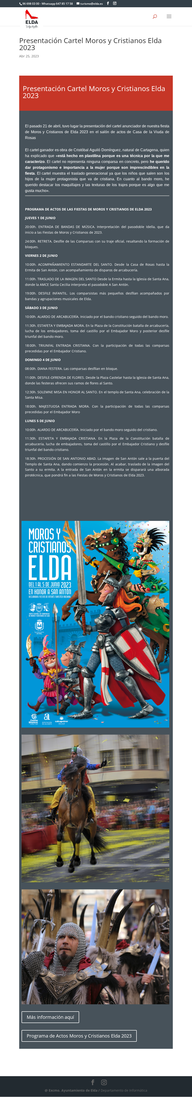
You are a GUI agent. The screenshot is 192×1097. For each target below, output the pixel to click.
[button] (169, 19)
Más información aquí (50, 1017)
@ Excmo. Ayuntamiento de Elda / (73, 1090)
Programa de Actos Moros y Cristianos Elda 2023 (79, 1036)
